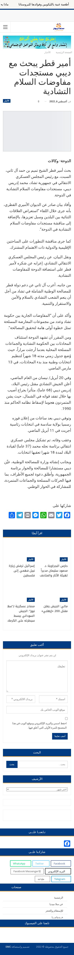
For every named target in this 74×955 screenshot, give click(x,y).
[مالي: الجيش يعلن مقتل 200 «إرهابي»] (53, 592)
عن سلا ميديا (56, 904)
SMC (8, 946)
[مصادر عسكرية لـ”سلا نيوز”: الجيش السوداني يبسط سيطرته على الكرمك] (20, 592)
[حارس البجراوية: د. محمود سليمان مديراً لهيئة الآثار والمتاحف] (53, 551)
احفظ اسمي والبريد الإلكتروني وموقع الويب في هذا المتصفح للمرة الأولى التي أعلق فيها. (39, 725)
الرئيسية (58, 897)
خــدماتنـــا (57, 917)
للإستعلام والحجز (54, 910)
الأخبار (6, 101)
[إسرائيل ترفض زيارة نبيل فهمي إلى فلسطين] (20, 551)
